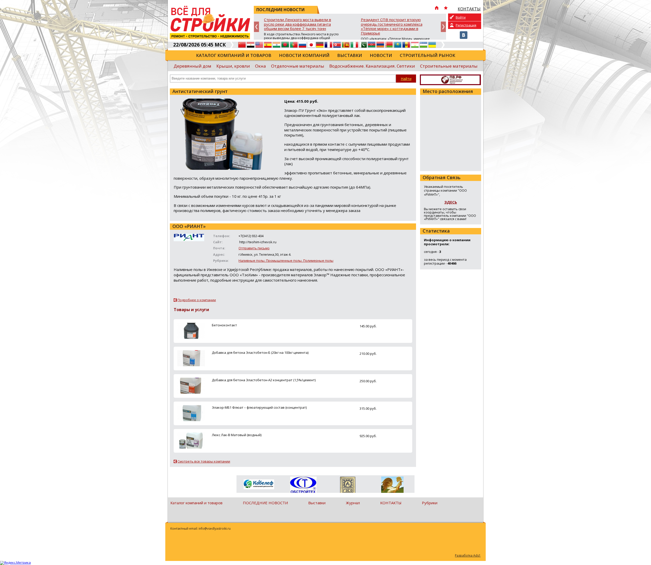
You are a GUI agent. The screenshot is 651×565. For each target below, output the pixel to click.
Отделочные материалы (297, 66)
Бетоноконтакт (224, 325)
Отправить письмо (254, 248)
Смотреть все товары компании (203, 461)
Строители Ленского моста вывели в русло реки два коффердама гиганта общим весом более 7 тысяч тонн (297, 24)
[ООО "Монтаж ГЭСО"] (347, 486)
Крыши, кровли (233, 66)
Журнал (353, 502)
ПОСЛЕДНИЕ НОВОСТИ (265, 502)
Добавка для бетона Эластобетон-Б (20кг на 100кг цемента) (260, 352)
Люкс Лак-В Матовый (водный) (236, 435)
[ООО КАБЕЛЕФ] (258, 484)
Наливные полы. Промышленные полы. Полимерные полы (286, 260)
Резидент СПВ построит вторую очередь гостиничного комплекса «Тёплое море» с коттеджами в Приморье (391, 27)
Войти (461, 17)
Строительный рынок (427, 55)
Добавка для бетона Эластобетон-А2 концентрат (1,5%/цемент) (264, 380)
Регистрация (466, 25)
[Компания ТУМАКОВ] (392, 486)
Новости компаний (304, 55)
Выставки (349, 55)
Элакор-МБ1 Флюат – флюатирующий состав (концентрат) (259, 407)
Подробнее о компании (196, 300)
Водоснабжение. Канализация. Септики (372, 66)
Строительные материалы (449, 66)
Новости (381, 55)
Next (443, 26)
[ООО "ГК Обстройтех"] (303, 485)
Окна (260, 66)
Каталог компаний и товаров (233, 55)
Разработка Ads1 (468, 555)
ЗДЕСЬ (450, 202)
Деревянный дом (192, 66)
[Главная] (437, 8)
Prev (256, 26)
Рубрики (429, 502)
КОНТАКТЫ (391, 502)
